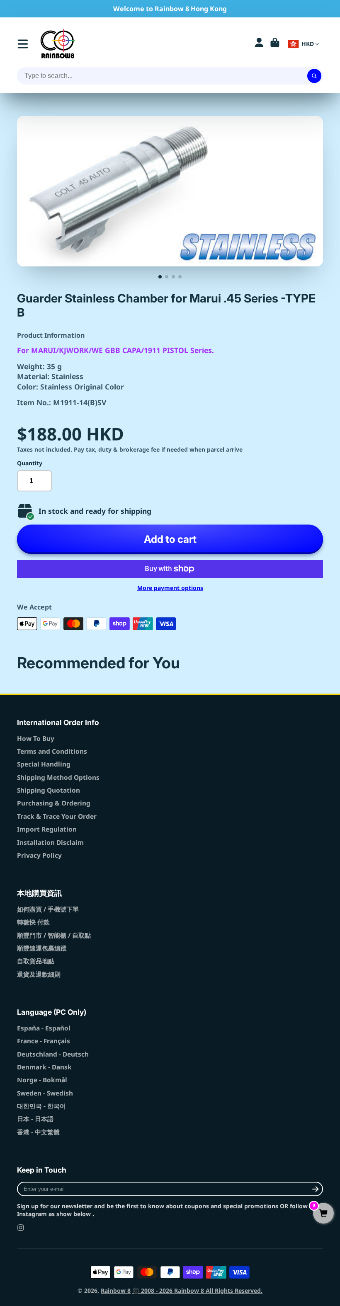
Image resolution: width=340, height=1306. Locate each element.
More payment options (170, 588)
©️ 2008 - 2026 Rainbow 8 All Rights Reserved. (197, 1290)
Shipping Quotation (48, 790)
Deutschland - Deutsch (53, 1054)
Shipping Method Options (58, 777)
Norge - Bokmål (42, 1080)
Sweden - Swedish (45, 1093)
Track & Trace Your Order (57, 816)
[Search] (314, 76)
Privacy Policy (39, 855)
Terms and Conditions (52, 751)
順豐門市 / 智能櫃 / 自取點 (54, 935)
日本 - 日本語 (35, 1119)
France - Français (43, 1041)
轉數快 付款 (33, 922)
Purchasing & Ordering (53, 803)
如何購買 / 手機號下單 (48, 909)
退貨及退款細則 (39, 974)
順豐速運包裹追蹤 (42, 948)
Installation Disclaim (50, 842)
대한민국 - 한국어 (41, 1106)
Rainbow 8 (116, 1290)
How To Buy (35, 738)
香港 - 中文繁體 (38, 1132)
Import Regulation (47, 829)
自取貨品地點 (35, 961)
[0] (323, 1213)
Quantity (29, 463)
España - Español (43, 1028)
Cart (275, 44)
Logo (57, 43)
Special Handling (43, 764)
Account (259, 44)
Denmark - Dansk (44, 1067)
